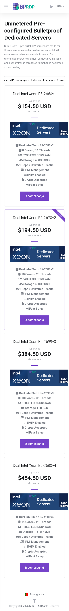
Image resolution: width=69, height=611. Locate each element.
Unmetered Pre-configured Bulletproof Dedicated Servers (34, 80)
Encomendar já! (34, 196)
